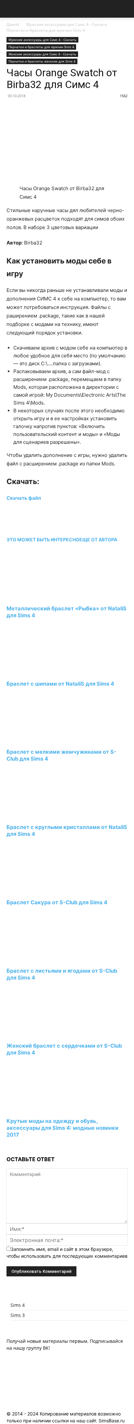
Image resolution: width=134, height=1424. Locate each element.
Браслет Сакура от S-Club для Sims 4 (57, 902)
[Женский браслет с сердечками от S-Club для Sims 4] (42, 1033)
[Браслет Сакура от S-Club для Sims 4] (42, 890)
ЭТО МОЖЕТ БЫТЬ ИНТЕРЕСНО (43, 539)
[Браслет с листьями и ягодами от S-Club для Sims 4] (42, 958)
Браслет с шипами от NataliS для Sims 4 (60, 683)
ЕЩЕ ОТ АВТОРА (98, 539)
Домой (13, 24)
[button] (11, 9)
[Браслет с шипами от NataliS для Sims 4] (42, 671)
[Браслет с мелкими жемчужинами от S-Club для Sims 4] (42, 740)
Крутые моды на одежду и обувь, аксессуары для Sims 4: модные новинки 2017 (62, 1128)
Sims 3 (17, 1315)
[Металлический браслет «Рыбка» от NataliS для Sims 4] (42, 596)
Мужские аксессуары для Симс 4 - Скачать (66, 24)
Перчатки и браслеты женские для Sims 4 (41, 61)
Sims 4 (17, 1305)
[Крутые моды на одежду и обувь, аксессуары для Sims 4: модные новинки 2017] (42, 1109)
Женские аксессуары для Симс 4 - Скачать (42, 54)
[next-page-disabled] (8, 1147)
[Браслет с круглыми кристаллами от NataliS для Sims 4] (42, 815)
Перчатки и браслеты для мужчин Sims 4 (46, 30)
